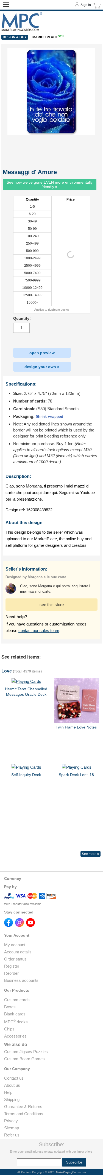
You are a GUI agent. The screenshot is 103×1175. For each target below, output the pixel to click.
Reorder (11, 973)
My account (14, 944)
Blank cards (15, 1014)
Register (11, 966)
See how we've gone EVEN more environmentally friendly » (50, 184)
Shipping (12, 1099)
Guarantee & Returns (23, 1106)
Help (8, 1092)
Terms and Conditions (23, 1113)
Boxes (10, 1006)
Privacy (11, 1120)
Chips (9, 1029)
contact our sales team (38, 630)
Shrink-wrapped (49, 416)
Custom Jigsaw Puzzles (26, 1051)
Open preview (42, 353)
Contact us (14, 1078)
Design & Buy (15, 37)
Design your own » (41, 367)
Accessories (15, 1036)
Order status (15, 959)
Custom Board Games (24, 1058)
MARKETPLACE (48, 37)
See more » (90, 854)
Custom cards (17, 999)
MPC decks (16, 1022)
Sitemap (11, 1128)
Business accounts (21, 980)
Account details (18, 952)
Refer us (12, 1135)
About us (12, 1085)
